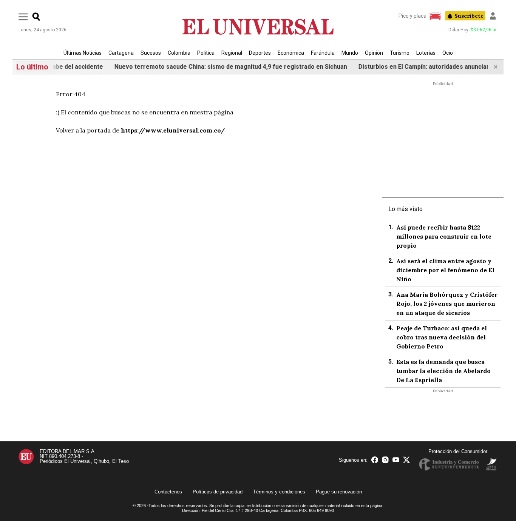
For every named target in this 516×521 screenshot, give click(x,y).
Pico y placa (412, 16)
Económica (291, 53)
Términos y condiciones (279, 491)
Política (206, 53)
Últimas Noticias (82, 53)
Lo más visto (405, 209)
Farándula (323, 53)
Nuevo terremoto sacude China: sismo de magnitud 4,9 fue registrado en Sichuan (223, 66)
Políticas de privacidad (218, 491)
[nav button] (23, 16)
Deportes (260, 53)
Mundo (349, 53)
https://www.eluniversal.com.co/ (173, 130)
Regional (231, 53)
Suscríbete (469, 15)
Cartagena (121, 53)
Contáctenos (168, 491)
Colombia (179, 53)
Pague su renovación (339, 491)
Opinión (374, 53)
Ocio (447, 53)
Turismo (399, 53)
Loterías (426, 53)
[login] (493, 16)
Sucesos (151, 53)
